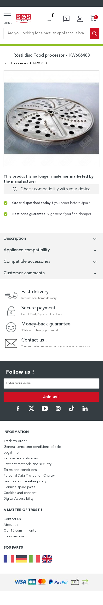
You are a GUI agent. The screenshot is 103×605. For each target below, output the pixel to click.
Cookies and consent (20, 493)
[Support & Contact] (66, 19)
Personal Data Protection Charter (29, 475)
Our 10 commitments (20, 530)
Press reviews (14, 536)
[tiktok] (72, 410)
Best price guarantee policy (25, 481)
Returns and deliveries (21, 458)
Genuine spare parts (19, 487)
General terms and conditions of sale (32, 447)
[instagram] (58, 410)
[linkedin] (85, 410)
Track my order (15, 441)
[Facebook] (18, 410)
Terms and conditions (20, 470)
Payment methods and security (28, 464)
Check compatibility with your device (56, 189)
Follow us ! (20, 372)
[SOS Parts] (23, 18)
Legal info (11, 452)
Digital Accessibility (19, 498)
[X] (31, 410)
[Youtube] (45, 410)
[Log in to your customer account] (80, 19)
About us (11, 525)
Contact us (12, 519)
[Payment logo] (51, 582)
